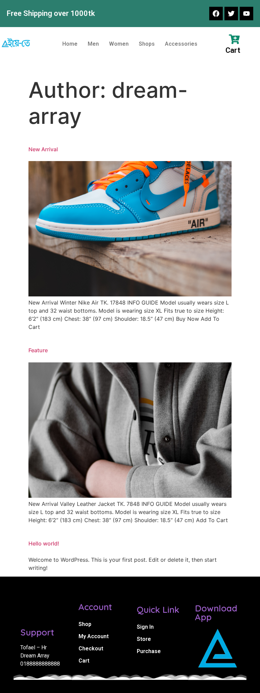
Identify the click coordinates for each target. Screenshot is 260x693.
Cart (84, 660)
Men (93, 44)
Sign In (145, 627)
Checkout (91, 648)
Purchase (149, 651)
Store (144, 639)
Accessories (181, 44)
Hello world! (43, 543)
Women (119, 44)
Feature (38, 350)
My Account (94, 636)
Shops (147, 44)
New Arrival (43, 149)
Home (70, 44)
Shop (85, 624)
